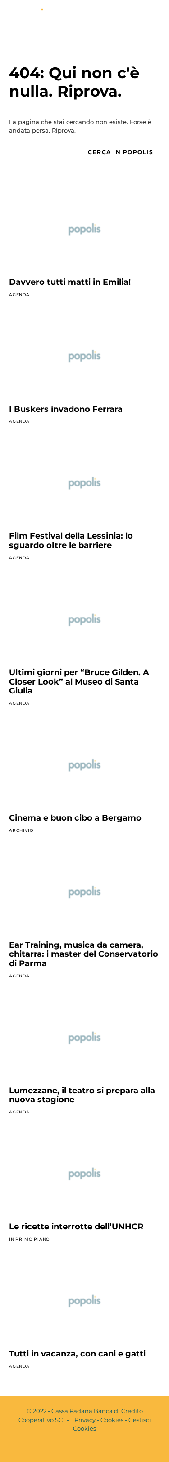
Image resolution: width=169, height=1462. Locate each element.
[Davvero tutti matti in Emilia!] (84, 229)
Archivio (21, 830)
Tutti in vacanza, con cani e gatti (77, 1354)
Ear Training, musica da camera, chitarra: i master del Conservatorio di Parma (83, 954)
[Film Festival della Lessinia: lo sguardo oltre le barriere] (84, 483)
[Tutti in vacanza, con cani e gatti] (84, 1301)
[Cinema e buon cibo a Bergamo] (84, 765)
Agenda (19, 294)
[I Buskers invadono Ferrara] (84, 356)
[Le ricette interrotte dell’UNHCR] (84, 1174)
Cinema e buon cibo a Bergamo (75, 818)
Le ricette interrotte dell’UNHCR (76, 1227)
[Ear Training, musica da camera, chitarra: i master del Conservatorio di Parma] (84, 892)
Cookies (111, 1419)
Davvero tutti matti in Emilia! (70, 282)
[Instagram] (92, 1447)
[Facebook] (77, 1447)
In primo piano (29, 1239)
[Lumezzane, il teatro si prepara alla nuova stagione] (84, 1038)
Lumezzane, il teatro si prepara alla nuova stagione (82, 1095)
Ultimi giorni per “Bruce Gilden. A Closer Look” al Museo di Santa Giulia (79, 681)
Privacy (85, 1419)
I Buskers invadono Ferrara (66, 409)
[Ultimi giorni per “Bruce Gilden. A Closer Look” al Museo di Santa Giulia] (84, 620)
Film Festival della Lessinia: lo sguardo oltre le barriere (71, 540)
